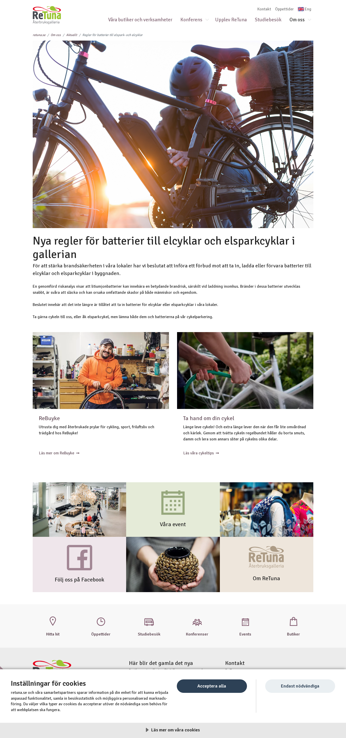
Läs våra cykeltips (198, 453)
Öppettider (284, 9)
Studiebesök (268, 20)
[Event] (173, 502)
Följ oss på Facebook (79, 579)
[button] (209, 20)
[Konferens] (197, 621)
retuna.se (39, 35)
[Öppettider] (101, 621)
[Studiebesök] (149, 621)
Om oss (297, 20)
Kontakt (264, 9)
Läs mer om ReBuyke (56, 453)
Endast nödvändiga (300, 686)
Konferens (191, 20)
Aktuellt (71, 35)
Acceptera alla (211, 686)
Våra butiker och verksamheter (140, 20)
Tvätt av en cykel (245, 370)
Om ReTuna (266, 578)
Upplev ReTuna (231, 20)
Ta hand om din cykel (208, 418)
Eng (308, 9)
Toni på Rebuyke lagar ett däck (101, 370)
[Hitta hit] (53, 621)
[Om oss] (266, 557)
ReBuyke (49, 418)
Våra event (173, 524)
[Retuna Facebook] (79, 557)
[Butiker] (293, 621)
